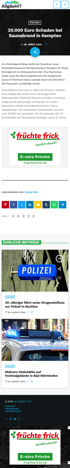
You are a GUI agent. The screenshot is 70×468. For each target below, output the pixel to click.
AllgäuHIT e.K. (23, 401)
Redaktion (31, 192)
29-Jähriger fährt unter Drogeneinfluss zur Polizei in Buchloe (35, 304)
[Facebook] (19, 419)
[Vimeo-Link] (12, 4)
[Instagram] (15, 419)
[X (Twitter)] (6, 419)
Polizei (35, 22)
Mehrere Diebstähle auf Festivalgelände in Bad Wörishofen (31, 374)
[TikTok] (10, 419)
